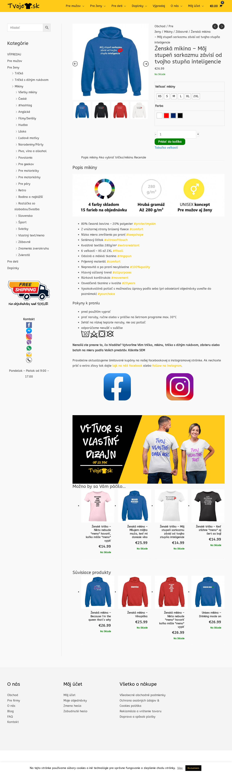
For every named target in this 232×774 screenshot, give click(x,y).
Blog (10, 711)
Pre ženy (96, 6)
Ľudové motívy (28, 138)
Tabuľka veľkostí (166, 147)
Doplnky (137, 6)
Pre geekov (26, 164)
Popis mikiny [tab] (89, 157)
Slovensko (25, 215)
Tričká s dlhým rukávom (31, 80)
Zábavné (24, 242)
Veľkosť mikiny (165, 86)
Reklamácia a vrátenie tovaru (140, 711)
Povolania (25, 157)
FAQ (10, 716)
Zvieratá (24, 255)
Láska (22, 131)
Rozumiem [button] (193, 768)
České (22, 98)
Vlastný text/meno (31, 235)
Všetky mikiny (27, 92)
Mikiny (19, 86)
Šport (22, 222)
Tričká (19, 73)
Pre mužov (73, 6)
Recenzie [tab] (140, 157)
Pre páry (24, 184)
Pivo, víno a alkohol (32, 151)
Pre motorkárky (29, 177)
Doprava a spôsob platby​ (137, 716)
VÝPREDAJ (14, 54)
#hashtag (25, 105)
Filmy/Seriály (27, 118)
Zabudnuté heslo (75, 711)
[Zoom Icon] (110, 62)
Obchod (160, 26)
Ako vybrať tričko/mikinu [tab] (116, 157)
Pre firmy (13, 700)
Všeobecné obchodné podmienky (142, 695)
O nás (175, 6)
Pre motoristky (28, 170)
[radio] (160, 96)
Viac (180, 768)
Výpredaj (159, 6)
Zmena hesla (72, 706)
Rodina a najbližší (30, 197)
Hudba (23, 125)
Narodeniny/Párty (30, 144)
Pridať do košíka (170, 141)
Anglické (24, 112)
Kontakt (13, 722)
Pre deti (116, 6)
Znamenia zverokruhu (33, 248)
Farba (159, 106)
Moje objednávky (75, 700)
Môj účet (194, 6)
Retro (22, 190)
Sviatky (23, 229)
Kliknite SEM (136, 350)
